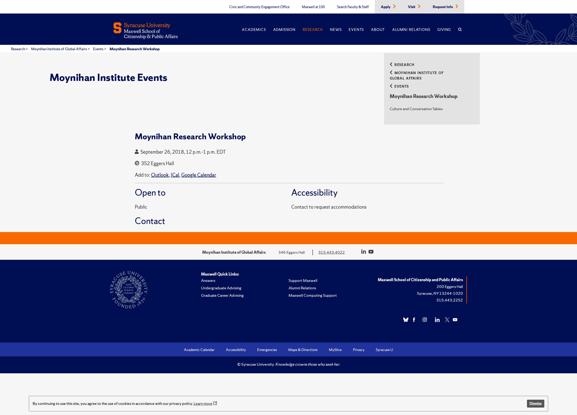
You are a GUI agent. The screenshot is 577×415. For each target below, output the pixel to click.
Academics (254, 29)
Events (356, 29)
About (378, 29)
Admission (284, 29)
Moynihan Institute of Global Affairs (59, 48)
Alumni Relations (411, 29)
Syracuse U (384, 349)
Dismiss (535, 403)
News (335, 29)
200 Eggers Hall (450, 286)
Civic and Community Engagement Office (259, 7)
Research (313, 29)
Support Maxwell (302, 280)
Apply (386, 7)
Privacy (358, 349)
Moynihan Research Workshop (135, 48)
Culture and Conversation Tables (416, 108)
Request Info (443, 7)
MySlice (335, 349)
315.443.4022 (331, 252)
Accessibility (236, 349)
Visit (412, 7)
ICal (175, 175)
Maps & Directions (303, 349)
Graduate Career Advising (222, 295)
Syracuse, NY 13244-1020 (440, 293)
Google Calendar (198, 175)
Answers (208, 280)
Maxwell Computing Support (312, 295)
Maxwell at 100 (313, 7)
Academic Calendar (199, 349)
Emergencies (267, 349)
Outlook (160, 175)
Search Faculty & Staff (353, 7)
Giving (444, 29)
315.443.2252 (449, 300)
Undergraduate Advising (221, 287)
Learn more (203, 403)
